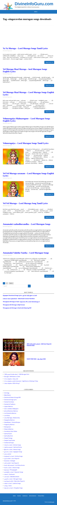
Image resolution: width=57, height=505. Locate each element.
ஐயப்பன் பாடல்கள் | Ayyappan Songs (13, 452)
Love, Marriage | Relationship (12, 418)
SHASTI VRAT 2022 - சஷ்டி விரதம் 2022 (36, 359)
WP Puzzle (51, 502)
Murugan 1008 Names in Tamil (12, 376)
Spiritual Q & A (8, 433)
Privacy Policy (41, 495)
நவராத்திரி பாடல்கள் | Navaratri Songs (13, 472)
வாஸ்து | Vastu (8, 485)
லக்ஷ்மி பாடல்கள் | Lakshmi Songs (12, 483)
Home (14, 495)
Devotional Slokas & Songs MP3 (12, 397)
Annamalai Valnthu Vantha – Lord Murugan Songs (26, 253)
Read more (49, 62)
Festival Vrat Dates (9, 402)
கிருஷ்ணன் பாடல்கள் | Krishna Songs (13, 456)
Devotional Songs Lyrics (7, 50)
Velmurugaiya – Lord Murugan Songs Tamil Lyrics (26, 143)
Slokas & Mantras (8, 429)
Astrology (6, 393)
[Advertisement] (28, 37)
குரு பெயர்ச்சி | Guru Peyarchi (11, 458)
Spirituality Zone (8, 436)
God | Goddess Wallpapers (11, 408)
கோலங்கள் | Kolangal (9, 461)
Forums (19, 495)
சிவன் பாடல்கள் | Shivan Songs (12, 467)
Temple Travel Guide (9, 440)
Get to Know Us (32, 495)
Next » (11, 283)
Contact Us (24, 495)
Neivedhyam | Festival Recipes (12, 422)
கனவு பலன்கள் (7, 454)
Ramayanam (7, 427)
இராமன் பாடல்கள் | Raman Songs (12, 449)
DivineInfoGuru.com (34, 4)
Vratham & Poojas (9, 442)
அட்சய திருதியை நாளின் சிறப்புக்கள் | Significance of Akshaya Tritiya (21, 381)
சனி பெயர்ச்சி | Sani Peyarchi (11, 463)
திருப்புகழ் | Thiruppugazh (10, 470)
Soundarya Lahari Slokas (10, 431)
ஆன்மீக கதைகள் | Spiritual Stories (13, 447)
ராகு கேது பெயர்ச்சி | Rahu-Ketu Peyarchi (14, 481)
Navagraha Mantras (9, 420)
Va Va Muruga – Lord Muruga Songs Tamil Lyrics (25, 48)
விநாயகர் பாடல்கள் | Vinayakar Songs (13, 488)
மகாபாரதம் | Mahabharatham (11, 476)
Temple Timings (8, 438)
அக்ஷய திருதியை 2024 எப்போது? (12, 383)
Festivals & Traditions (9, 404)
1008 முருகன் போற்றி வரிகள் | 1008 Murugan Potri (16, 374)
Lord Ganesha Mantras (10, 413)
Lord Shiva (7, 415)
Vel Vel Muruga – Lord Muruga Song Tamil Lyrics (25, 203)
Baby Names (7, 395)
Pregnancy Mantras (9, 424)
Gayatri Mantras (8, 406)
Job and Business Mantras (11, 411)
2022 (33, 345)
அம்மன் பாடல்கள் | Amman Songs (12, 445)
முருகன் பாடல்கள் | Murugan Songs (13, 479)
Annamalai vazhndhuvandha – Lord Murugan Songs (26, 224)
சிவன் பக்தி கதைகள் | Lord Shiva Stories (14, 465)
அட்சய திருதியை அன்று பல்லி (11, 379)
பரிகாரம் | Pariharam (9, 474)
